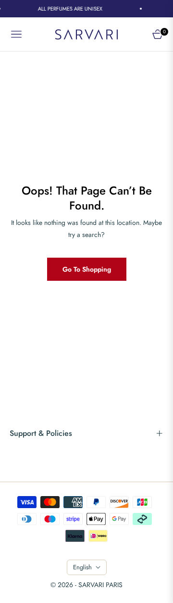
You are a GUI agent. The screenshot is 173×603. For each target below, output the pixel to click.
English (82, 567)
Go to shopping (86, 269)
